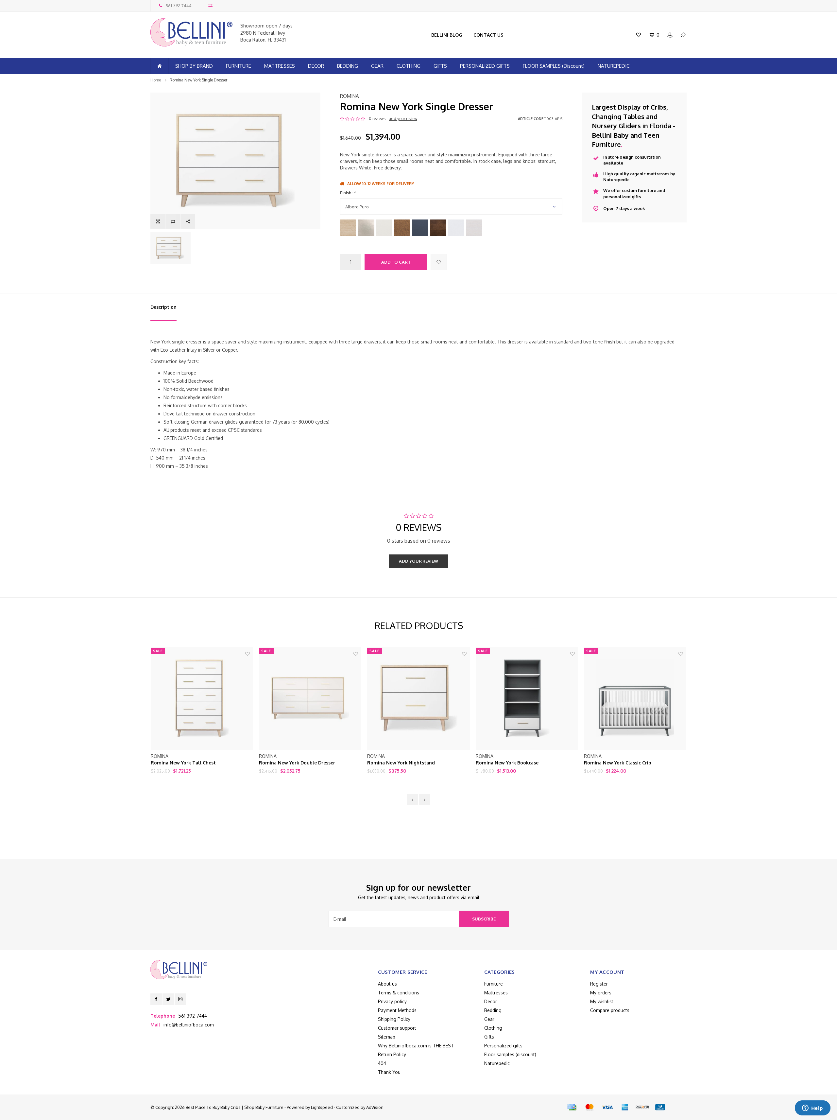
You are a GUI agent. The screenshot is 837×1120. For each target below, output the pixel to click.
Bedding (493, 1010)
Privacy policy (392, 1001)
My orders (600, 992)
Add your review (418, 561)
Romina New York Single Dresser (198, 80)
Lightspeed (322, 1107)
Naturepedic (497, 1063)
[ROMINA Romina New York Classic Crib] (635, 698)
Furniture (493, 984)
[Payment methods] (572, 1107)
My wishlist (601, 1001)
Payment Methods (397, 1010)
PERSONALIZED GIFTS (485, 66)
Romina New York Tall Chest (183, 762)
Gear (489, 1019)
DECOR (316, 66)
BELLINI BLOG (446, 35)
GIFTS (440, 66)
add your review (403, 118)
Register (599, 984)
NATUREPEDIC (613, 66)
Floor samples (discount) (510, 1054)
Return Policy (392, 1054)
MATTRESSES (279, 66)
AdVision (375, 1107)
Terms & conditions (398, 992)
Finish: (347, 192)
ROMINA (349, 96)
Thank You (389, 1072)
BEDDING (347, 66)
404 (382, 1063)
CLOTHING (408, 66)
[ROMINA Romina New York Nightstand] (418, 698)
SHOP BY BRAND (194, 66)
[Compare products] (210, 5)
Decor (490, 1001)
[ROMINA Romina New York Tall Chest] (202, 698)
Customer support (397, 1028)
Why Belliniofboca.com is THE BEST (416, 1045)
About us (387, 984)
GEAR (377, 66)
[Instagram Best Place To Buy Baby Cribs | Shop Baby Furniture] (180, 999)
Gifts (489, 1037)
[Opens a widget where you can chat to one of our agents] (812, 1108)
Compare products (609, 1010)
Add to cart (396, 262)
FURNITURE (238, 66)
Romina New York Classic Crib (617, 762)
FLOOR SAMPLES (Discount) (554, 66)
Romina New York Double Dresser (297, 762)
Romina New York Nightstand (401, 762)
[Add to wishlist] (439, 262)
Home (155, 80)
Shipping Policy (394, 1019)
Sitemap (386, 1037)
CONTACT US (488, 35)
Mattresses (496, 992)
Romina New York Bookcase (507, 762)
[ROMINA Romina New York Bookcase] (527, 698)
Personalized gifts (503, 1045)
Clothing (493, 1028)
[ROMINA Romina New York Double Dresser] (310, 698)
